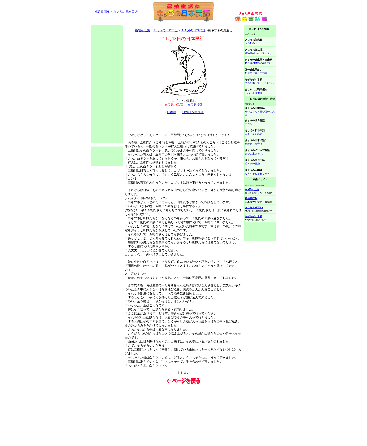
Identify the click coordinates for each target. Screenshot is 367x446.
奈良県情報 (195, 104)
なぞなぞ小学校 (253, 216)
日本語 (171, 112)
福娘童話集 (102, 11)
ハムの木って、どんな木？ (260, 82)
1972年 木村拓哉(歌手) (257, 63)
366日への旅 (252, 189)
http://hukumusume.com (254, 185)
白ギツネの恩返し (255, 133)
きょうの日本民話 (125, 11)
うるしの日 (251, 43)
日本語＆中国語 (193, 112)
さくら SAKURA (254, 207)
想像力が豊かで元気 (256, 73)
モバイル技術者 (253, 92)
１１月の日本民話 (193, 30)
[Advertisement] (160, 23)
